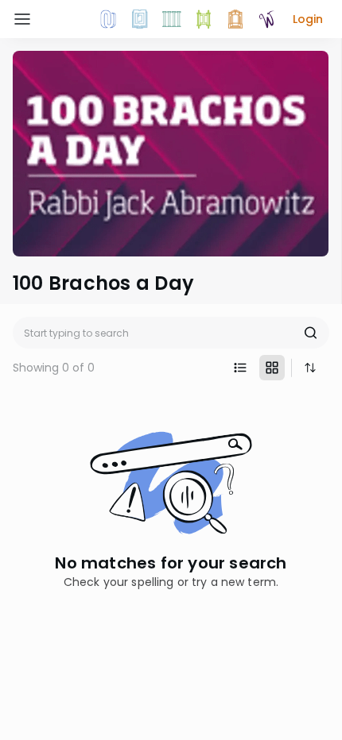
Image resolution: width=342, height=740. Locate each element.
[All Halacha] (172, 19)
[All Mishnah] (140, 19)
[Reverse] (310, 367)
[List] (240, 367)
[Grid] (272, 367)
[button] (308, 19)
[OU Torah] (108, 19)
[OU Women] (267, 19)
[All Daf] (235, 19)
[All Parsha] (203, 19)
